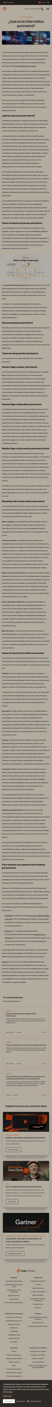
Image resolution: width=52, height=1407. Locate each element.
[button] (34, 1401)
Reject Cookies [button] (20, 1401)
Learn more (7, 1396)
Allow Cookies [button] (9, 1401)
